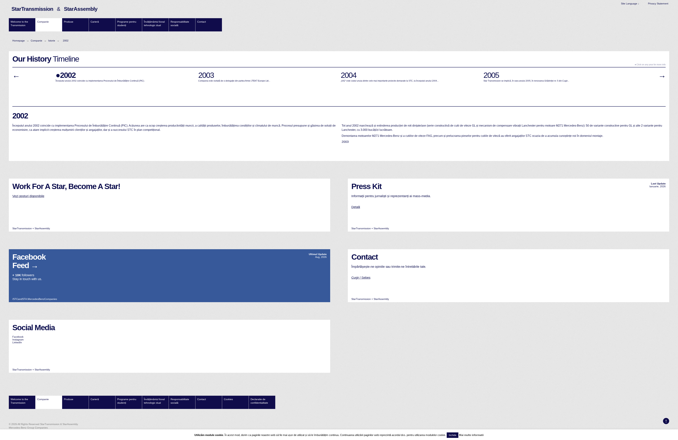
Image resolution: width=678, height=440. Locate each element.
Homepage (18, 40)
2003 (345, 141)
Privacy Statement (658, 3)
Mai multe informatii (471, 434)
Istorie (51, 40)
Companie (36, 40)
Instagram (18, 339)
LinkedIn (17, 342)
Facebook (17, 336)
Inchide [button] (452, 435)
